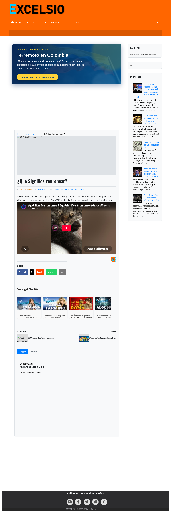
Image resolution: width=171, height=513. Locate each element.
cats (76, 189)
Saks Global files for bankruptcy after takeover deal (151, 197)
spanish (81, 189)
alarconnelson (61, 189)
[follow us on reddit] (95, 502)
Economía (55, 22)
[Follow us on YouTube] (70, 502)
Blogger (22, 351)
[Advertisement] (66, 107)
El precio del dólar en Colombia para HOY (151, 144)
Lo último (30, 22)
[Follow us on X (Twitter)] (87, 502)
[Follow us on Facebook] (78, 502)
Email (62, 272)
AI (66, 22)
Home (18, 22)
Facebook (22, 272)
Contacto (76, 22)
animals (70, 189)
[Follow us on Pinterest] (104, 502)
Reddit (39, 272)
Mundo (43, 22)
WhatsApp (51, 272)
